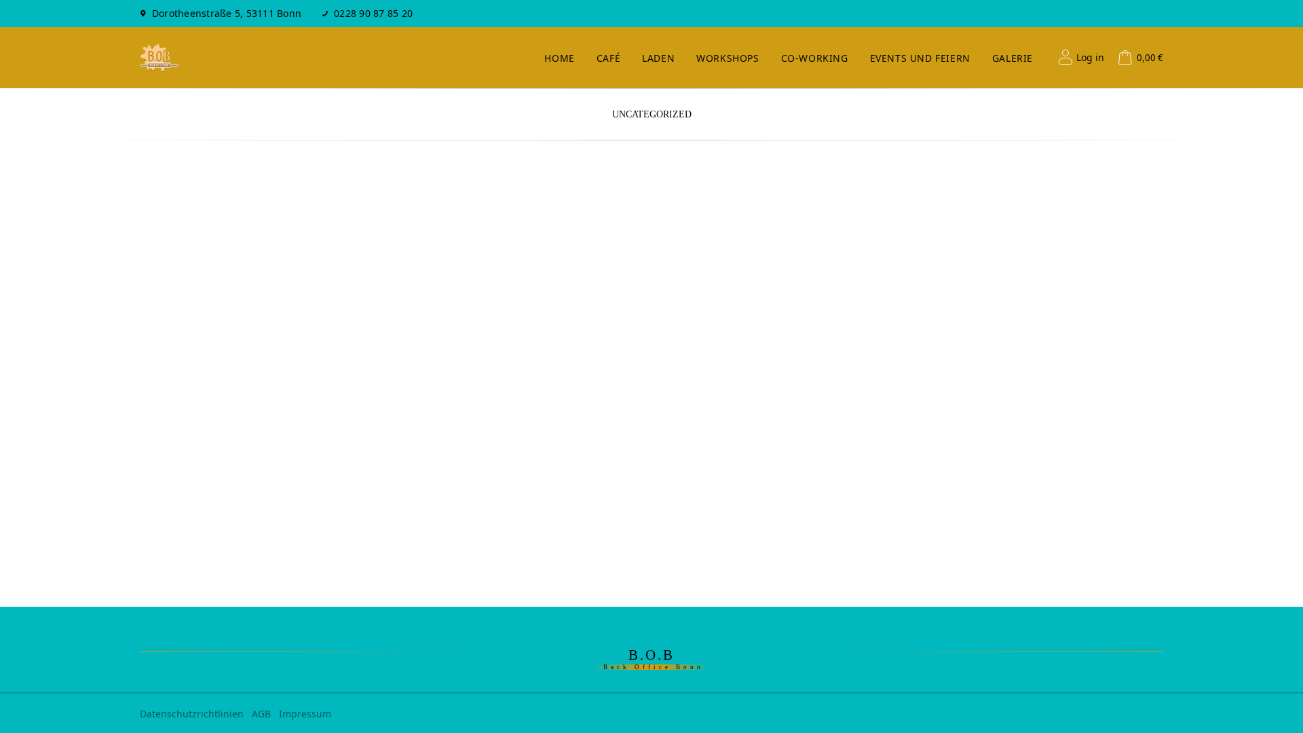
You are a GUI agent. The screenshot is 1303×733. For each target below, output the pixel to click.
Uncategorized (652, 114)
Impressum (305, 713)
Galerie (1012, 58)
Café (608, 58)
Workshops (727, 58)
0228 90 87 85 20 (373, 13)
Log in (1090, 57)
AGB (261, 713)
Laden (658, 58)
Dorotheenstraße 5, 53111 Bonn (226, 13)
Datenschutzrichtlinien (192, 713)
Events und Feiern (920, 58)
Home (559, 58)
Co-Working (814, 58)
